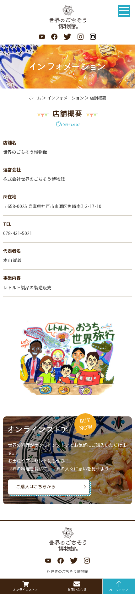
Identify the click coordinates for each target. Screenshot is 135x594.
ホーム (35, 98)
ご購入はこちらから (36, 487)
